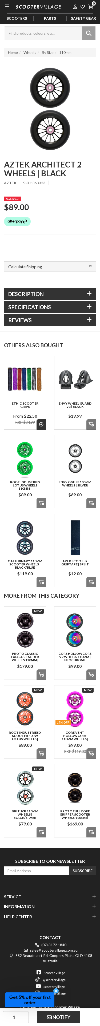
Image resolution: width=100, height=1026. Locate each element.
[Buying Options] (41, 424)
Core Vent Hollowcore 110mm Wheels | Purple (75, 737)
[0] (90, 6)
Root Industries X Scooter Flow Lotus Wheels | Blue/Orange (25, 737)
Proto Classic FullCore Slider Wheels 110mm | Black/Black (25, 658)
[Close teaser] (56, 990)
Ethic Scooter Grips (25, 405)
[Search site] (88, 33)
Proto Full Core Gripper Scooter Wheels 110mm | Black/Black (75, 816)
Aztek (10, 183)
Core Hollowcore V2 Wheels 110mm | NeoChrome (74, 657)
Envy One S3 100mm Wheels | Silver (75, 483)
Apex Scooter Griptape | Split (75, 562)
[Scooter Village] (38, 6)
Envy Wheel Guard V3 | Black (75, 405)
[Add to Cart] (91, 424)
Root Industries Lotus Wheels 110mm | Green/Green (25, 487)
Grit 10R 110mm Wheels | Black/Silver (25, 814)
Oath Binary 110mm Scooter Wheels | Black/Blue (25, 564)
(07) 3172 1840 (53, 945)
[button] (50, 266)
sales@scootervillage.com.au (53, 950)
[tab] (50, 294)
